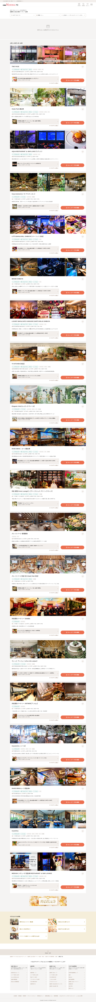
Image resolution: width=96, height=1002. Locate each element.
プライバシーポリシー (31, 995)
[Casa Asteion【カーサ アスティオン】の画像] (48, 182)
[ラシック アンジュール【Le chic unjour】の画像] (48, 649)
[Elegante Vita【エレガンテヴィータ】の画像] (48, 394)
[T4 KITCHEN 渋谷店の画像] (48, 352)
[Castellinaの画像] (48, 819)
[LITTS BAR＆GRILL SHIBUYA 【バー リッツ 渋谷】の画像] (48, 225)
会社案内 (15, 995)
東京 (43, 956)
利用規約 (20, 995)
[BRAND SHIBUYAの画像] (48, 267)
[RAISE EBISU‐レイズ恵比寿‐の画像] (48, 777)
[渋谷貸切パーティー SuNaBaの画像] (48, 607)
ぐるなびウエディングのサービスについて (67, 995)
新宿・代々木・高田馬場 (49, 956)
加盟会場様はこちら (49, 995)
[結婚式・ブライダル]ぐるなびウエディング (18, 956)
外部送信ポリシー (40, 995)
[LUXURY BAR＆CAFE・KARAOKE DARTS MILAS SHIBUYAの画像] (48, 309)
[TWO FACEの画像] (48, 55)
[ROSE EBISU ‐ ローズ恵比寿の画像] (48, 437)
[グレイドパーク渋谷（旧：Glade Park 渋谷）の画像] (48, 564)
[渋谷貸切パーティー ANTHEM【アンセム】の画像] (48, 692)
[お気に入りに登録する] (82, 66)
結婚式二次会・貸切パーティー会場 (34, 956)
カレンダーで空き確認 (73, 80)
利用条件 (24, 995)
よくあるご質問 (79, 995)
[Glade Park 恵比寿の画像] (48, 97)
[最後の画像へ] (83, 54)
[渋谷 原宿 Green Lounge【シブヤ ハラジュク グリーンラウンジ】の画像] (48, 479)
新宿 (56, 956)
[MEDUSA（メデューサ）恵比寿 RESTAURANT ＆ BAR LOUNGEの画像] (48, 861)
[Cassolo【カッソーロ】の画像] (48, 734)
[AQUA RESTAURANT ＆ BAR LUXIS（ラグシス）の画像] (48, 140)
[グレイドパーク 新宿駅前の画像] (48, 522)
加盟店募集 (56, 995)
